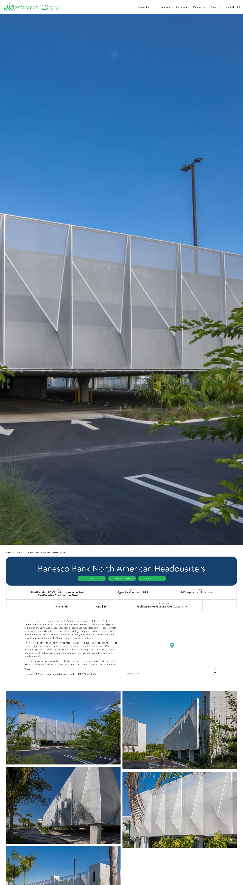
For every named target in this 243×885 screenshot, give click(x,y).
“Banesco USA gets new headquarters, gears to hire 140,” (60, 674)
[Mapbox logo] (133, 673)
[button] (146, 7)
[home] (31, 7)
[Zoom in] (215, 668)
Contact (230, 7)
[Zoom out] (215, 672)
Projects (19, 552)
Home (9, 552)
